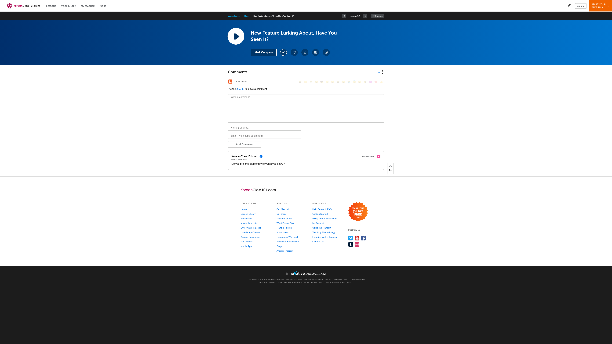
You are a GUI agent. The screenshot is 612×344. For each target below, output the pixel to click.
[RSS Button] (230, 81)
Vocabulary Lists (249, 223)
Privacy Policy (343, 279)
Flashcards (246, 218)
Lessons (51, 6)
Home (244, 209)
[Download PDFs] (315, 52)
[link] (344, 16)
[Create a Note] (304, 52)
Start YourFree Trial (598, 6)
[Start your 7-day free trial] (358, 212)
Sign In (581, 6)
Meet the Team (284, 218)
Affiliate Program (285, 251)
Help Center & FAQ (322, 209)
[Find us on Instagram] (357, 244)
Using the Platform (321, 227)
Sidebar (379, 16)
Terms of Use (358, 279)
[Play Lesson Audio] (235, 36)
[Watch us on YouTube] (357, 238)
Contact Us (318, 241)
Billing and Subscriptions (324, 218)
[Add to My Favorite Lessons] (294, 52)
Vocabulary (68, 6)
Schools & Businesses (288, 241)
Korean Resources (250, 237)
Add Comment (244, 144)
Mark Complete (264, 52)
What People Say (285, 223)
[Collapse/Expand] (306, 72)
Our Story (281, 214)
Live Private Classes (251, 227)
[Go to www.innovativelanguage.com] (306, 273)
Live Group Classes (250, 232)
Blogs (279, 246)
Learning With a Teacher (324, 237)
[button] (569, 5)
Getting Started (320, 214)
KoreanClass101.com (325, 279)
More (103, 6)
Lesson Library (234, 16)
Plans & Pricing (284, 227)
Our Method (283, 209)
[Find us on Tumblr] (350, 244)
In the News (282, 232)
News (246, 16)
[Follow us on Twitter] (350, 238)
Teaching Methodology (323, 232)
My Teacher (88, 6)
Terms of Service (338, 282)
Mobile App (246, 246)
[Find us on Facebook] (363, 238)
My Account (318, 223)
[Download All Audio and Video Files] (326, 52)
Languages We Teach (288, 237)
